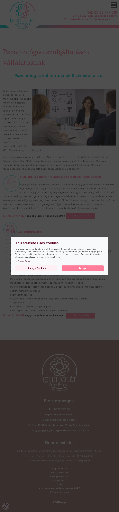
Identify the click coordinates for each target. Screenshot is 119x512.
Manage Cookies (36, 268)
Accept (83, 268)
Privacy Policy (24, 261)
